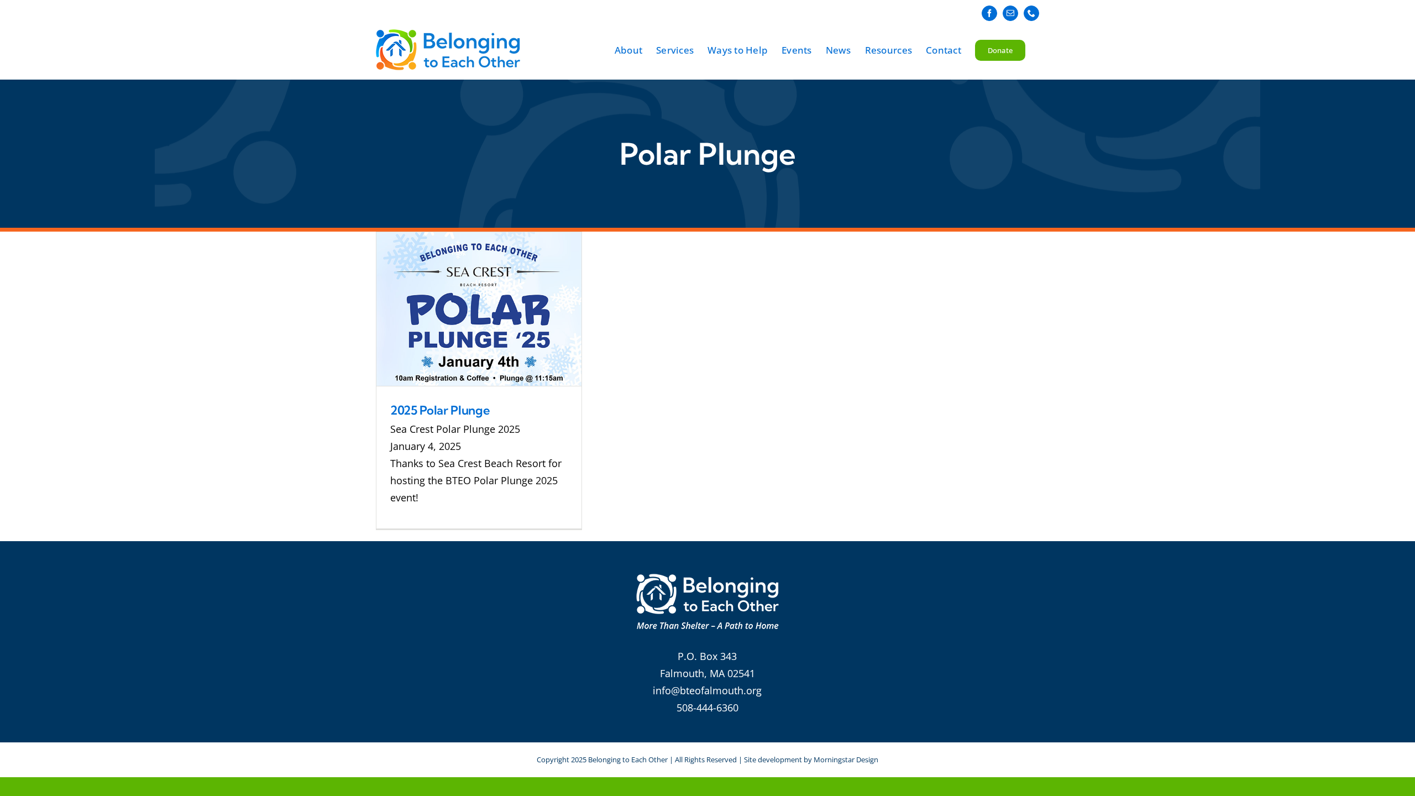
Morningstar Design (846, 759)
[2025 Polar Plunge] (478, 309)
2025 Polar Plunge (440, 410)
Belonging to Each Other (628, 759)
